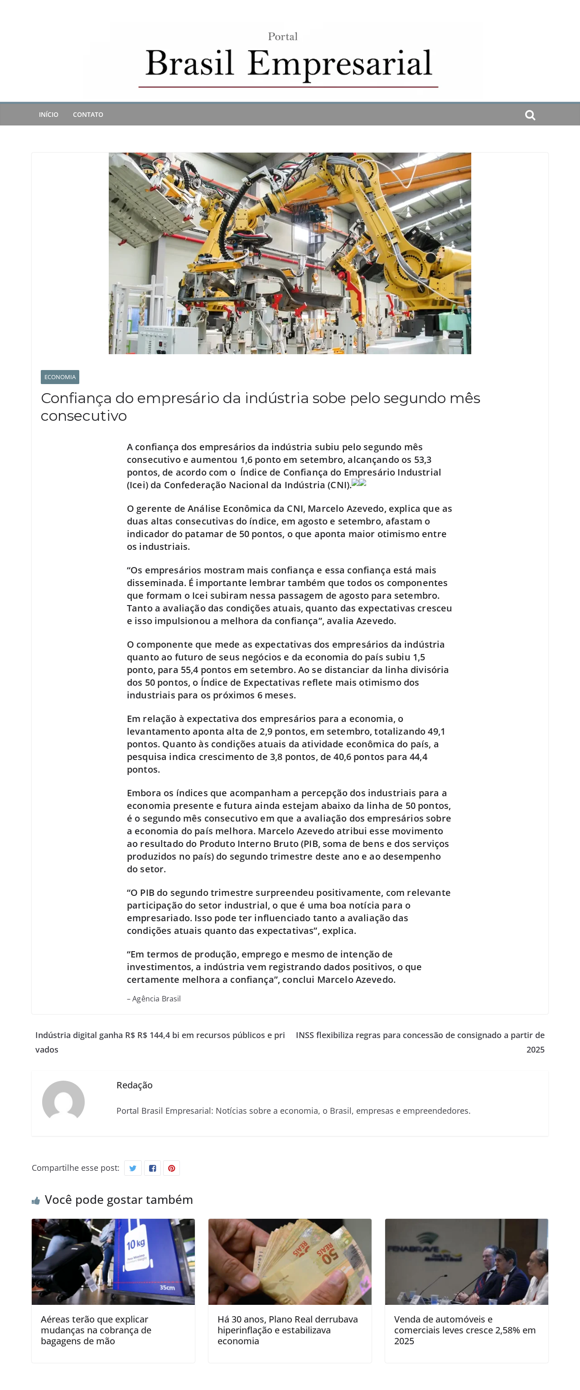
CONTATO (88, 114)
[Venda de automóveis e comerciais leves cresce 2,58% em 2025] (466, 1226)
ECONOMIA (60, 377)
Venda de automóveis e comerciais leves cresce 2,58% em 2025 (465, 1330)
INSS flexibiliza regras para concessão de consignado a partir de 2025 (420, 1042)
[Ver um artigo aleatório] (544, 114)
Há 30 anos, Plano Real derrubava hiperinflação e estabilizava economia (288, 1330)
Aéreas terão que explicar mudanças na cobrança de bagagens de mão (96, 1330)
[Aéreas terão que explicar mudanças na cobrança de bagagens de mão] (113, 1226)
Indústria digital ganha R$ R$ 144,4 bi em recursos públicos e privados (160, 1042)
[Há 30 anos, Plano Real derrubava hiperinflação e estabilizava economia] (290, 1226)
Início (48, 114)
